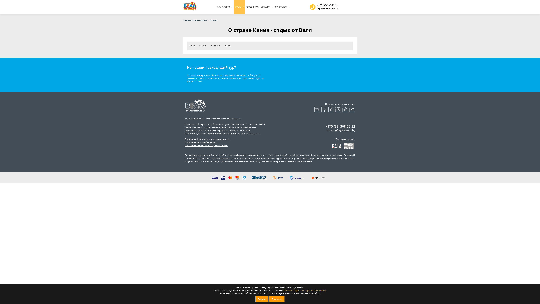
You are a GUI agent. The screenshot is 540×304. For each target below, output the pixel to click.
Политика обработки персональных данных (207, 139)
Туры (192, 45)
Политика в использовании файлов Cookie (206, 145)
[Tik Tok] (345, 109)
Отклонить (277, 299)
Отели (202, 45)
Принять (262, 299)
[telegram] (352, 109)
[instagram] (338, 109)
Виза (227, 45)
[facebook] (324, 109)
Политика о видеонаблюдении (200, 142)
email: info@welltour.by (341, 130)
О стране (215, 45)
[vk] (317, 109)
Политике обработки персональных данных (305, 290)
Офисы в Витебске (327, 8)
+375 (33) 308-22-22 (327, 5)
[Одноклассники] (331, 109)
